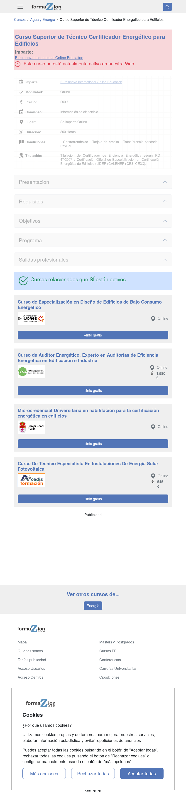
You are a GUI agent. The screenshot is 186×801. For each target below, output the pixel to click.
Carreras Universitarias (118, 668)
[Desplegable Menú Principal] (20, 7)
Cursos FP (108, 650)
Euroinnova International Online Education (49, 57)
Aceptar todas (142, 773)
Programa (30, 240)
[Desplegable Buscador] (167, 7)
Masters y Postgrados (116, 642)
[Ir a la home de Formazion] (93, 629)
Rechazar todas (93, 773)
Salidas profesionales (43, 259)
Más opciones (44, 773)
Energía (93, 605)
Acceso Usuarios (31, 668)
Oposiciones (109, 677)
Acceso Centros (30, 677)
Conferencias (110, 659)
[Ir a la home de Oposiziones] (46, 7)
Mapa (22, 642)
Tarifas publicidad (32, 659)
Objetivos (29, 220)
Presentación (34, 181)
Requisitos (31, 201)
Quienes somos (30, 650)
